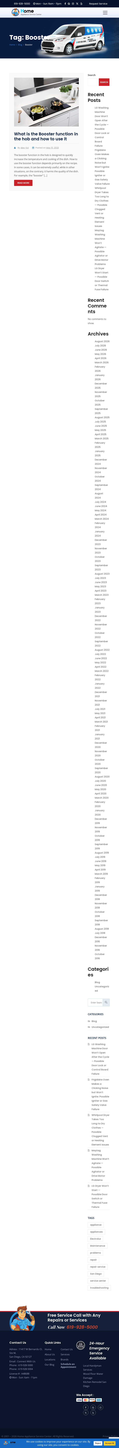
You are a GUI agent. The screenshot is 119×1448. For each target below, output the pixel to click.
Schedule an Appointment (68, 1365)
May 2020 (100, 789)
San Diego (96, 1273)
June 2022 (101, 658)
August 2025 (102, 417)
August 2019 (102, 852)
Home (48, 1349)
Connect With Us (26, 1361)
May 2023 (100, 586)
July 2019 (100, 857)
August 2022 (102, 650)
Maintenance (97, 1245)
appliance (95, 1224)
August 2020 (102, 776)
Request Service (98, 3)
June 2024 (101, 506)
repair (93, 1259)
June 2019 (100, 861)
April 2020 (100, 793)
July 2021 (100, 709)
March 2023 (102, 595)
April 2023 (100, 590)
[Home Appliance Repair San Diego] (32, 12)
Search (92, 75)
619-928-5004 (25, 1369)
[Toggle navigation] (105, 12)
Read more (23, 182)
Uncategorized (100, 1027)
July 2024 (100, 502)
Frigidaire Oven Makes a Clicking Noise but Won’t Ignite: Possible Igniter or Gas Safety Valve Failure (102, 167)
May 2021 (100, 713)
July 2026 (100, 345)
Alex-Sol (25, 147)
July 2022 (100, 654)
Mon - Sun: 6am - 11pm (48, 3)
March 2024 (102, 519)
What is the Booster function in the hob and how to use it (46, 136)
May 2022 (100, 662)
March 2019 (101, 874)
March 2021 (101, 721)
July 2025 (100, 421)
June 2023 (101, 582)
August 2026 (102, 341)
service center (98, 1280)
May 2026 (100, 354)
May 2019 (100, 865)
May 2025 (100, 430)
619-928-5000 (21, 3)
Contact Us (67, 1349)
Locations (50, 1359)
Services (65, 1354)
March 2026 (102, 362)
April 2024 (101, 514)
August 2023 (102, 573)
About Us (50, 1354)
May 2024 (100, 510)
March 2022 (102, 671)
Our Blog (49, 1364)
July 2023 (100, 578)
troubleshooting (99, 1287)
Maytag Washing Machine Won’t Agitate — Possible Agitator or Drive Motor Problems (101, 247)
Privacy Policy (110, 1436)
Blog (97, 982)
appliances (96, 1231)
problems (95, 1252)
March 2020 (102, 797)
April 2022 (100, 666)
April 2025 (100, 434)
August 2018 (102, 929)
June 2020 (101, 785)
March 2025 (102, 438)
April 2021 (100, 717)
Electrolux (95, 1238)
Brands (64, 1359)
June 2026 (101, 350)
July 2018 (100, 933)
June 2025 (101, 426)
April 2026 (100, 358)
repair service (97, 1266)
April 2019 (100, 869)
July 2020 (100, 781)
